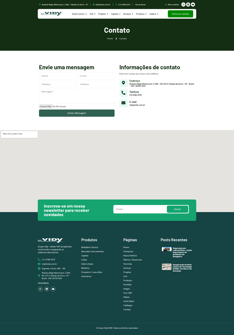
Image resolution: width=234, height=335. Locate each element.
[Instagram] (183, 4)
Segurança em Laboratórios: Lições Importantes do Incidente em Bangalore (182, 252)
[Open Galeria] (158, 13)
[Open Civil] (95, 13)
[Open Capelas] (120, 13)
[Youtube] (193, 4)
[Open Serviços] (132, 13)
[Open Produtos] (146, 13)
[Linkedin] (188, 4)
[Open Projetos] (108, 13)
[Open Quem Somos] (86, 13)
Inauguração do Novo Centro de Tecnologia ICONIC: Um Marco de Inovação (182, 267)
